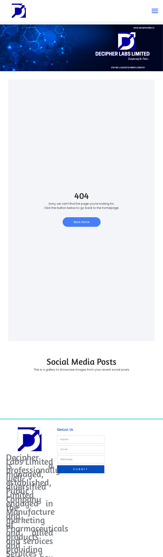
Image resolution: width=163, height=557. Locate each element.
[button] (154, 10)
